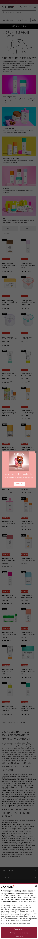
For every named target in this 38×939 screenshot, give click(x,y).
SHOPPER (19, 483)
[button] (36, 452)
